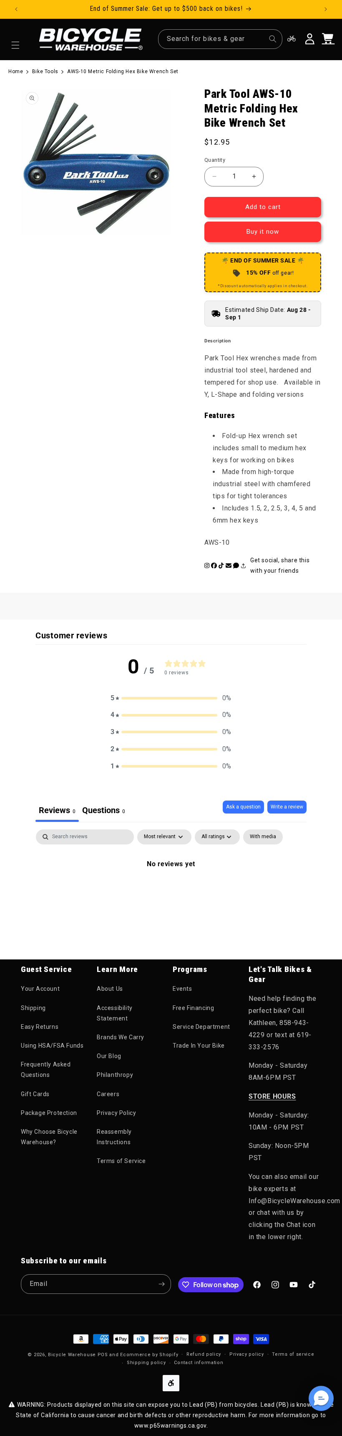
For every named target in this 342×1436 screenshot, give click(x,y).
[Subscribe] (161, 1284)
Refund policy (203, 1354)
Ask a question (243, 807)
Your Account (40, 988)
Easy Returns (39, 1026)
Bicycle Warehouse (72, 1354)
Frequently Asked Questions (46, 1069)
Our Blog (109, 1056)
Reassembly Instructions (114, 1136)
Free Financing (193, 1008)
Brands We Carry (120, 1037)
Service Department (201, 1026)
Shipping (33, 1008)
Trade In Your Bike (199, 1045)
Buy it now (262, 231)
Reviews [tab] (57, 810)
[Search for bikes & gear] (273, 39)
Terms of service (293, 1354)
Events (182, 988)
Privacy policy (246, 1354)
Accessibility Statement (115, 1013)
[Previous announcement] (16, 9)
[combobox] (220, 39)
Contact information (198, 1362)
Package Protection (49, 1113)
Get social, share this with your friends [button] (279, 565)
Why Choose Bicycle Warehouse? (49, 1136)
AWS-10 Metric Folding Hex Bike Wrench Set (123, 71)
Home (15, 71)
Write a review (287, 807)
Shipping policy (146, 1362)
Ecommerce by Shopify (149, 1354)
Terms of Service (121, 1161)
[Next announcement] (326, 9)
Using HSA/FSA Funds (52, 1045)
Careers (108, 1094)
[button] (15, 45)
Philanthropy (115, 1074)
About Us (110, 988)
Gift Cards (35, 1094)
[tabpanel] (171, 892)
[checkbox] (263, 836)
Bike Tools (45, 71)
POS (103, 1354)
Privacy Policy (116, 1113)
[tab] (103, 811)
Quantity (214, 160)
